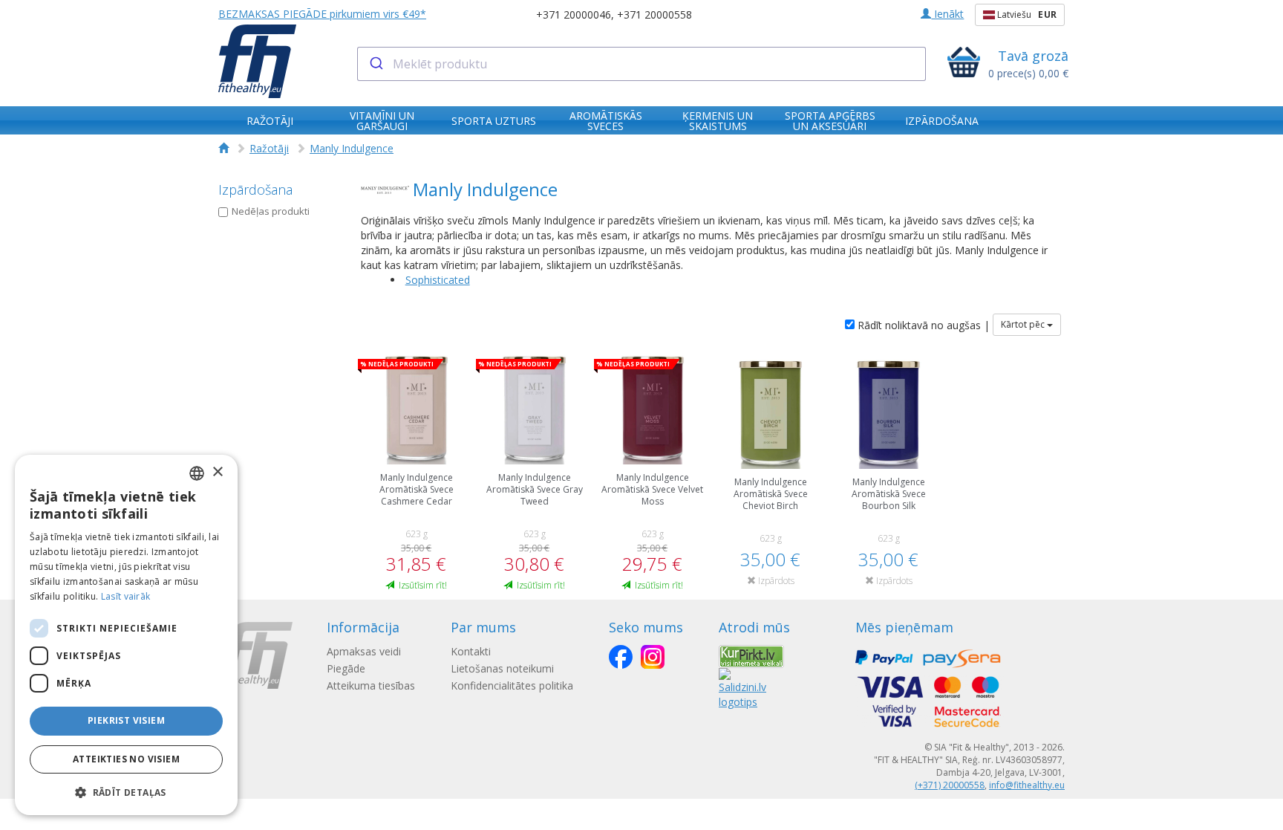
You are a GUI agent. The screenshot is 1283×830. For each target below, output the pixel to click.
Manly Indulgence (352, 148)
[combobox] (642, 64)
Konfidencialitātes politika (512, 685)
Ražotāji (269, 148)
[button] (126, 791)
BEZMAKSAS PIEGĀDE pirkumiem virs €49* (322, 14)
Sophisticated (437, 280)
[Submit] (375, 64)
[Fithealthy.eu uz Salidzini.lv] (742, 688)
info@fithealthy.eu (1027, 785)
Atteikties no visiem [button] (126, 759)
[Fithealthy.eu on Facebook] (621, 657)
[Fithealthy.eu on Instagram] (653, 657)
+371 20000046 (573, 14)
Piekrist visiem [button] (126, 720)
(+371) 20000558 (950, 785)
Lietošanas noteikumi (502, 668)
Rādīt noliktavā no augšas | (922, 325)
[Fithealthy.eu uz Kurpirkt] (751, 655)
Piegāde (346, 668)
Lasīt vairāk (126, 596)
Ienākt (947, 14)
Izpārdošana (255, 189)
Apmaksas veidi (364, 651)
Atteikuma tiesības (371, 685)
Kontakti (471, 651)
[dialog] (126, 635)
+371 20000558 (654, 14)
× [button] (217, 472)
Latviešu (1026, 14)
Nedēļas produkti (271, 211)
